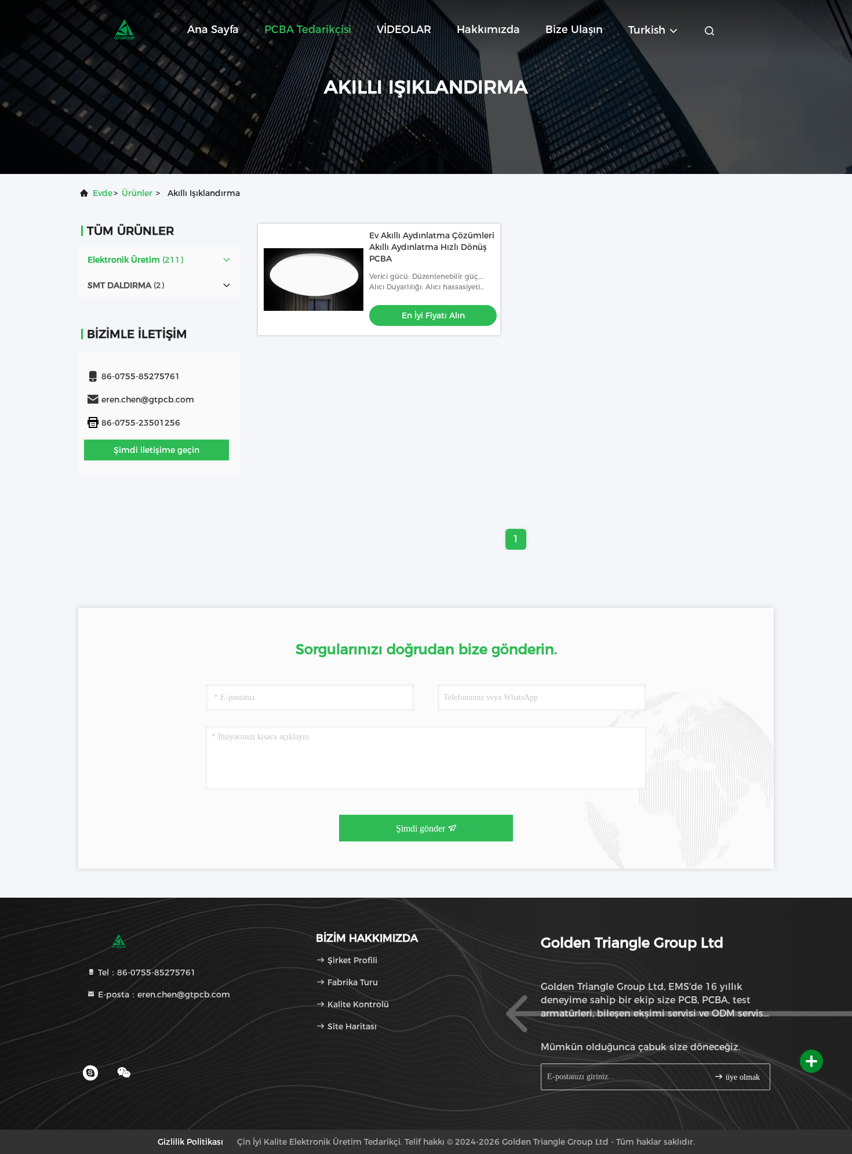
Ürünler (137, 193)
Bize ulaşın (574, 29)
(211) (135, 260)
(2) (126, 285)
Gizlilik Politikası (190, 1142)
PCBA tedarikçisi (307, 29)
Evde (102, 193)
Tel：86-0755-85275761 (146, 972)
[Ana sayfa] (125, 29)
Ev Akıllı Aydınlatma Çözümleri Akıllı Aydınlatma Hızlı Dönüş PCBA (431, 247)
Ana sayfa (213, 29)
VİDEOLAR (404, 29)
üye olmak (741, 1077)
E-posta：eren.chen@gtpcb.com (163, 994)
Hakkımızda (488, 29)
